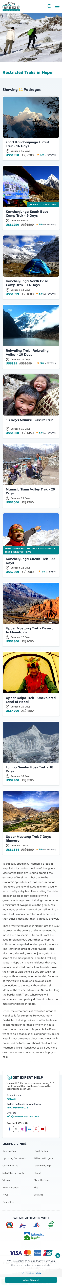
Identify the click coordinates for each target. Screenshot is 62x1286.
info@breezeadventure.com (23, 1116)
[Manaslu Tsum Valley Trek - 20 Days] (31, 464)
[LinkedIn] (29, 1129)
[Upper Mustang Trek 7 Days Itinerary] (31, 811)
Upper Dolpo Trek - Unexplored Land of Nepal (31, 700)
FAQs (5, 1194)
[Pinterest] (36, 1129)
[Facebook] (9, 1129)
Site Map (38, 1194)
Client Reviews (41, 1180)
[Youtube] (42, 1129)
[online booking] (31, 1252)
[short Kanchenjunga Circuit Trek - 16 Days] (31, 117)
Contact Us (8, 1202)
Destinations (9, 1151)
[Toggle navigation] (56, 6)
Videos (6, 1180)
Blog (36, 1187)
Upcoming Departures (14, 1158)
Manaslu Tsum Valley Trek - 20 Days (30, 491)
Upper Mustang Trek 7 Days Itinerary (28, 838)
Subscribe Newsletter (13, 1172)
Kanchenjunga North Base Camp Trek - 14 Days (27, 283)
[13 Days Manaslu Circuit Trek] (31, 395)
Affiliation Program (43, 1158)
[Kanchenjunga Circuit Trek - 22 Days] (31, 533)
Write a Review (10, 1187)
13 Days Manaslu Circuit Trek (29, 420)
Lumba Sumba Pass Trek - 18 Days (29, 769)
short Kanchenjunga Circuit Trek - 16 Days (27, 144)
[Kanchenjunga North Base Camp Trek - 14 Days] (31, 256)
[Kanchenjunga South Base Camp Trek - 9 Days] (31, 186)
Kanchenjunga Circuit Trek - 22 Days (30, 561)
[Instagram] (23, 1129)
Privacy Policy (33, 1272)
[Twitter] (16, 1129)
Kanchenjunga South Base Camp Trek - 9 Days (27, 213)
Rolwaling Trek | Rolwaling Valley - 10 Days (27, 352)
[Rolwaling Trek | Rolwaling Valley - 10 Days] (31, 325)
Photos (37, 1172)
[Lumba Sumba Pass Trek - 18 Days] (31, 742)
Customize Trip (10, 1165)
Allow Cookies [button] (31, 1279)
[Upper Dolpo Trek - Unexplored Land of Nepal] (31, 672)
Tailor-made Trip (42, 1165)
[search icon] (49, 6)
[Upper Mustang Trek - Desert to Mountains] (31, 603)
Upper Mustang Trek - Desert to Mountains (29, 630)
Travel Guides (41, 1151)
